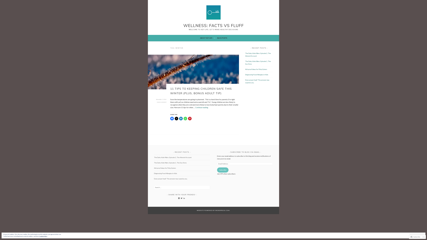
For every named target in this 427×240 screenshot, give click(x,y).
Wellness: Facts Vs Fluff (213, 25)
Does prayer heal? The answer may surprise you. (170, 179)
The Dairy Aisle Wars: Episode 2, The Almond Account (173, 157)
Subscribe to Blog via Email (245, 152)
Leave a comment (161, 102)
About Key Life (206, 38)
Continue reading (201, 107)
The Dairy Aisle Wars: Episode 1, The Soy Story (170, 163)
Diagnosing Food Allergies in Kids (256, 75)
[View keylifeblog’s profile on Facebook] (179, 198)
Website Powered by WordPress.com (213, 210)
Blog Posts (222, 38)
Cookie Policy (43, 236)
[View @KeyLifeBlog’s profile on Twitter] (181, 198)
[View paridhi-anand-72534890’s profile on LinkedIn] (184, 198)
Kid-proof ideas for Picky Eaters (256, 69)
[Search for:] (182, 187)
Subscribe (222, 170)
